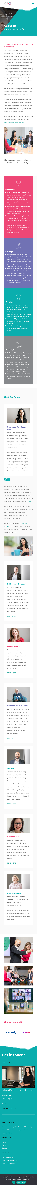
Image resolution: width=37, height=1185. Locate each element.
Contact (4, 1148)
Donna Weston (13, 646)
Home (4, 1142)
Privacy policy (21, 1182)
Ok (14, 1182)
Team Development (8, 1157)
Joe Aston (11, 768)
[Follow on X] (5, 479)
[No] (35, 1179)
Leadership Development (10, 1160)
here (29, 501)
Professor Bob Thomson (17, 705)
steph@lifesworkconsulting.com (14, 122)
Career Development (9, 1163)
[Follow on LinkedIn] (8, 479)
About (4, 1145)
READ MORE (11, 803)
